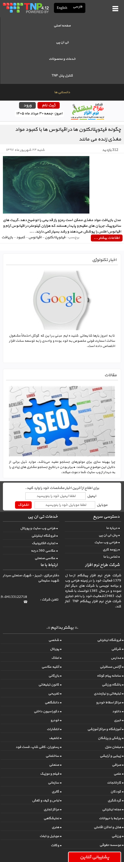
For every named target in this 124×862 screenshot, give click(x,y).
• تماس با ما (111, 556)
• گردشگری (115, 800)
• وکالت (56, 845)
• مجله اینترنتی (112, 809)
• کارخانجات (115, 782)
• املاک (56, 658)
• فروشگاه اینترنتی (44, 535)
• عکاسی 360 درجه (44, 550)
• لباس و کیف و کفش (46, 800)
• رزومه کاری (111, 549)
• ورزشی (117, 836)
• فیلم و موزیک (50, 773)
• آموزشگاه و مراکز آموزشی (105, 729)
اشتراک (23, 505)
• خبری (118, 720)
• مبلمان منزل (114, 747)
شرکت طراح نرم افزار (102, 565)
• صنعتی (55, 764)
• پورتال (55, 649)
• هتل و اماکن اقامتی (108, 827)
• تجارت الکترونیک (45, 543)
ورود (27, 105)
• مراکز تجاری (52, 809)
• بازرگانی (54, 675)
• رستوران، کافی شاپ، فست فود (38, 747)
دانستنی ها (62, 92)
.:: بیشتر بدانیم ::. (62, 627)
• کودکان (116, 791)
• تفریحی (54, 693)
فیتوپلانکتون (55, 237)
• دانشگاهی (53, 702)
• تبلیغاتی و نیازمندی (108, 693)
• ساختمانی (53, 756)
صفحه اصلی (62, 25)
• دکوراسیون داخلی (47, 711)
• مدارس (117, 658)
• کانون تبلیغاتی (49, 684)
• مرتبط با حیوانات (111, 818)
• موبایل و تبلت (50, 836)
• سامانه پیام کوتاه (110, 675)
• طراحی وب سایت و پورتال (39, 528)
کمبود (20, 237)
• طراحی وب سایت (107, 542)
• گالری (56, 791)
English (62, 8)
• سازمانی (54, 782)
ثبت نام (48, 105)
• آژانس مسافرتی (111, 666)
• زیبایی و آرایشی (111, 756)
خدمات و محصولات (62, 59)
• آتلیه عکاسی (51, 666)
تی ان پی (62, 42)
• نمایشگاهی (52, 818)
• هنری (56, 827)
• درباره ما (113, 528)
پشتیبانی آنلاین (94, 857)
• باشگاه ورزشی (112, 684)
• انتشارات (54, 729)
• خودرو (55, 720)
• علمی (118, 773)
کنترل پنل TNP (62, 75)
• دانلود (117, 711)
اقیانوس (35, 237)
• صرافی (117, 764)
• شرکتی (117, 649)
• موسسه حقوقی (111, 845)
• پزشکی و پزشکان (110, 738)
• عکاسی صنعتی (46, 558)
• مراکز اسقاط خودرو (109, 702)
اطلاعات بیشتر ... (107, 238)
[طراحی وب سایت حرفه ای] (25, 8)
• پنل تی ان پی (109, 535)
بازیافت (7, 237)
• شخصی (54, 640)
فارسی (77, 7)
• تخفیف (55, 738)
